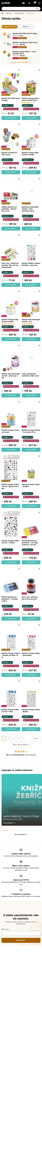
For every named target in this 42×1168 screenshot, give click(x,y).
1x (33, 324)
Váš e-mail (5, 929)
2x (13, 324)
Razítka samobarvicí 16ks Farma (25, 42)
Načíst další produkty (20, 62)
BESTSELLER (22, 38)
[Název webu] (6, 3)
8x (33, 102)
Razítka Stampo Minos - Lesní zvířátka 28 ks (24, 53)
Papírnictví (9, 13)
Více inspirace (20, 834)
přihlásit (21, 940)
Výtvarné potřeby (19, 13)
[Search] (37, 9)
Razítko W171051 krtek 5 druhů (25, 33)
